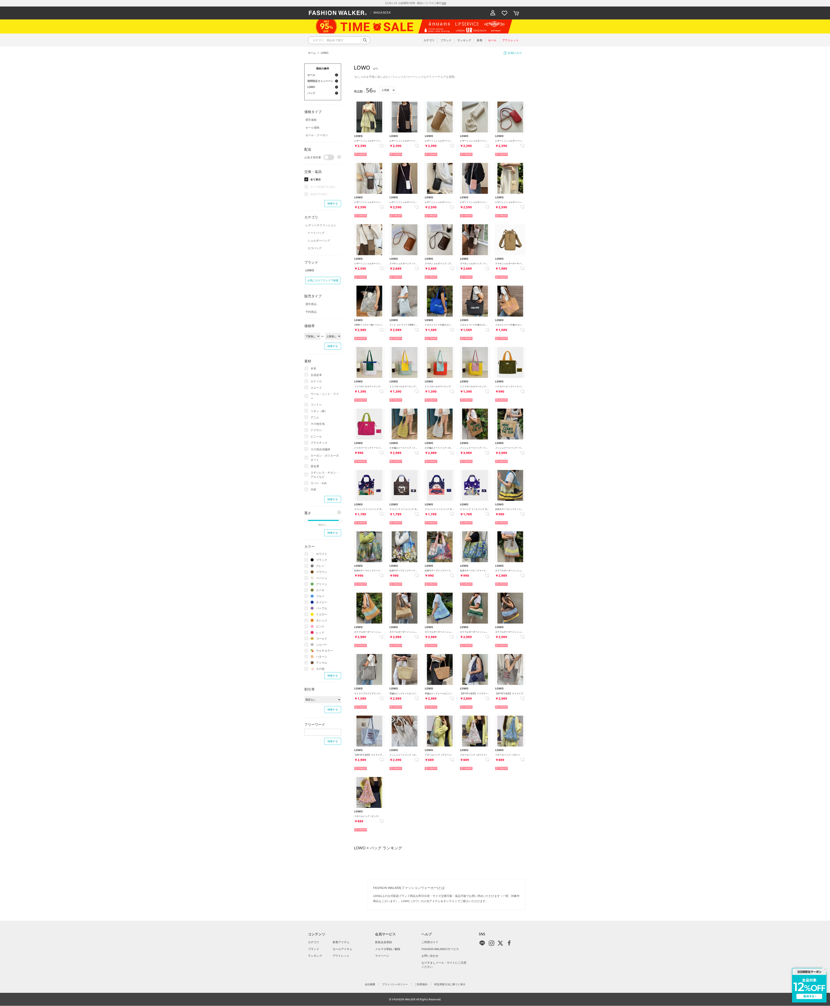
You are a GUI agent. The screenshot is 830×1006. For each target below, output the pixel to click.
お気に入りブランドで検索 (322, 280)
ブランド (313, 949)
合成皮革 (316, 375)
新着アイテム (341, 942)
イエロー (321, 614)
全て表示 (315, 179)
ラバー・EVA (319, 483)
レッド (320, 632)
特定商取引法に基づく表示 (449, 984)
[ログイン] (493, 12)
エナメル (316, 381)
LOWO (324, 53)
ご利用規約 (421, 984)
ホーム (312, 53)
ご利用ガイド (429, 942)
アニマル (321, 663)
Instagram (491, 943)
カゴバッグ (315, 248)
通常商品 (311, 304)
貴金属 (315, 466)
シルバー (321, 644)
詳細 (444, 3)
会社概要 (370, 984)
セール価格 (312, 127)
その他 (320, 669)
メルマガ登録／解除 (387, 949)
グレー (320, 566)
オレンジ (321, 620)
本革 (313, 368)
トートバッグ (316, 233)
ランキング (315, 956)
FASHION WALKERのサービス (440, 949)
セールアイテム (342, 949)
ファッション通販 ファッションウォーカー (338, 12)
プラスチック (319, 443)
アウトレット (341, 956)
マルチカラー (324, 651)
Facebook (509, 943)
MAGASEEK (382, 12)
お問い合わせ (429, 956)
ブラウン (321, 572)
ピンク (320, 626)
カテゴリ (313, 942)
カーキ (320, 590)
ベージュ (321, 578)
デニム (315, 417)
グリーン (321, 584)
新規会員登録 (383, 942)
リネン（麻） (319, 411)
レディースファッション (320, 225)
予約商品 (311, 312)
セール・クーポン (316, 135)
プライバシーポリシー (395, 984)
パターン (321, 657)
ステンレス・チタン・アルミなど (325, 475)
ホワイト (321, 554)
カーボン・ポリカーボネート (325, 458)
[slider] (306, 520)
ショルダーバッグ (319, 240)
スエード (316, 388)
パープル (321, 608)
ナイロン (316, 430)
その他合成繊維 (320, 449)
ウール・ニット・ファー (325, 396)
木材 (313, 489)
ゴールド (321, 638)
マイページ (382, 956)
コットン (316, 404)
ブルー (320, 596)
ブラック (321, 560)
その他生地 (318, 424)
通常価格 (311, 120)
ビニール (316, 436)
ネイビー (321, 602)
